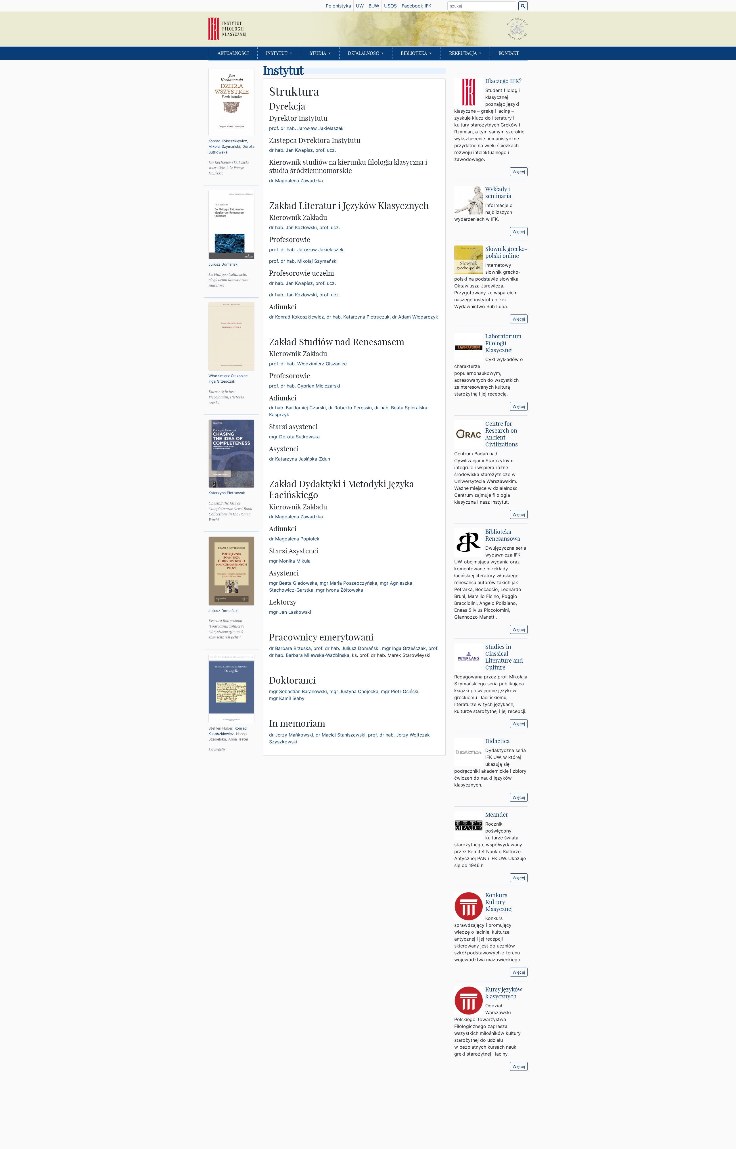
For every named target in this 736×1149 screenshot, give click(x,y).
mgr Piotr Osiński (399, 691)
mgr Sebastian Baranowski (298, 691)
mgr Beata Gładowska (293, 583)
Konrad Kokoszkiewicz (227, 141)
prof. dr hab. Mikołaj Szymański (303, 261)
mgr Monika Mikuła (289, 561)
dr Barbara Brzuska (290, 648)
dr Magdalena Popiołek (294, 539)
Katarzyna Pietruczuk (226, 493)
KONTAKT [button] (509, 53)
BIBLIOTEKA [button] (414, 53)
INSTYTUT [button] (277, 53)
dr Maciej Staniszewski (340, 735)
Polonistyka (338, 6)
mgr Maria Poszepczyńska (348, 583)
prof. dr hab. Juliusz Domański (346, 648)
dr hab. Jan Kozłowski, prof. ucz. (304, 227)
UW (360, 6)
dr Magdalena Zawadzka (296, 180)
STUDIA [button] (318, 53)
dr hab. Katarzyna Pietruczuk (358, 317)
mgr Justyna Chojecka (353, 691)
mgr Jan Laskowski (290, 612)
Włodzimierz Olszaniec (228, 376)
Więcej (519, 171)
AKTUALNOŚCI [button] (233, 53)
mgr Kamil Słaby (286, 698)
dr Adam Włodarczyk (415, 317)
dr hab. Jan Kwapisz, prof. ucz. (302, 150)
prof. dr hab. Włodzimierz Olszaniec (308, 364)
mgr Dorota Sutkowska (294, 437)
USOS (390, 6)
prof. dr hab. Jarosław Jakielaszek (306, 128)
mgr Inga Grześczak (404, 648)
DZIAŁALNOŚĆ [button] (364, 53)
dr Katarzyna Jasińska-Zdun (299, 459)
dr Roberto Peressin (350, 408)
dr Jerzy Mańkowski (291, 735)
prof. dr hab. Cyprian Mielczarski (304, 386)
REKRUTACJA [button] (463, 53)
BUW (374, 6)
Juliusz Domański (223, 264)
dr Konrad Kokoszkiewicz (296, 317)
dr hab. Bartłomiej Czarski (297, 408)
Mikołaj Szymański (224, 146)
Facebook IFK (416, 6)
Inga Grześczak (221, 381)
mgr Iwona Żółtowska (339, 590)
